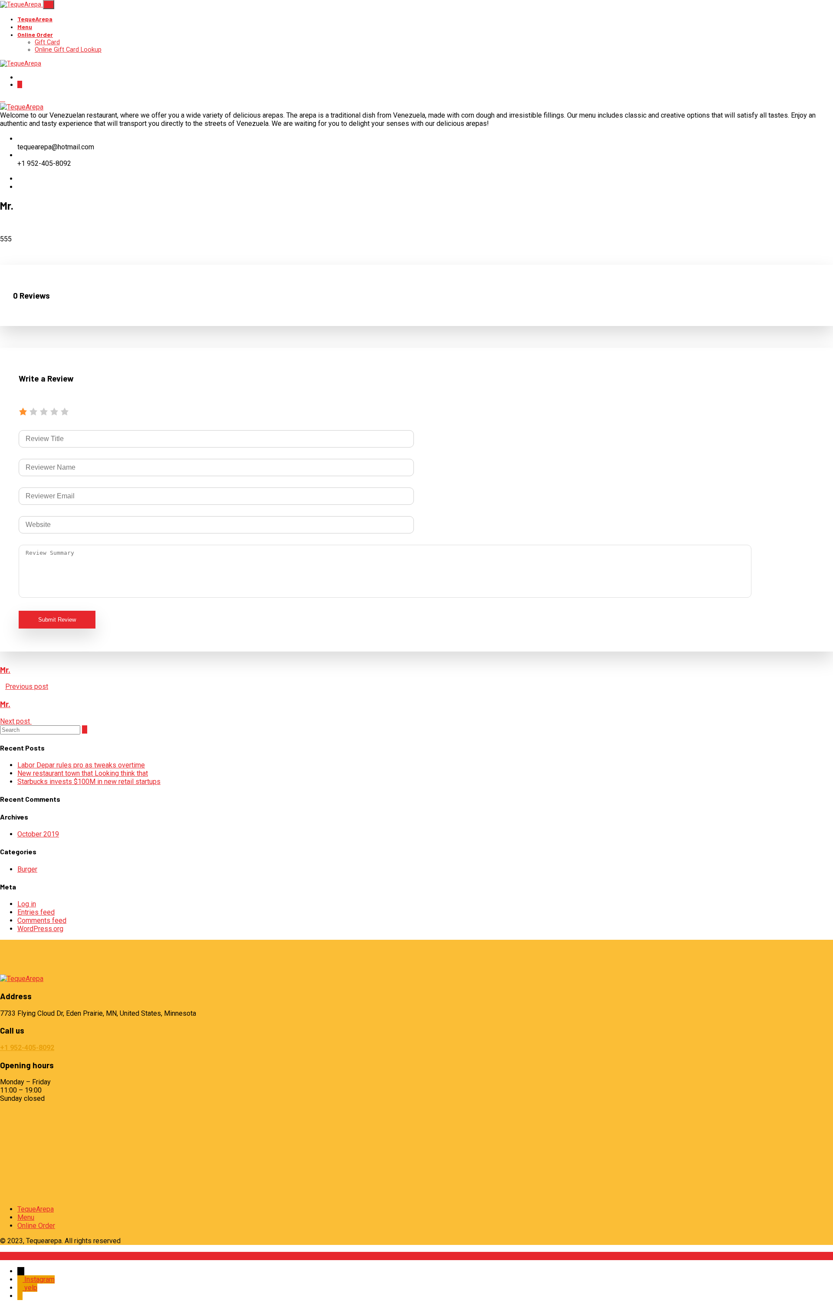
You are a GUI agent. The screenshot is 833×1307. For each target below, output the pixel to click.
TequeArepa (34, 19)
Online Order (35, 34)
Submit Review (57, 619)
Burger (27, 869)
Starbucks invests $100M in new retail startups (89, 781)
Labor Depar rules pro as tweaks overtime (81, 765)
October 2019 (38, 834)
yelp (30, 1288)
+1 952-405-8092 (27, 1048)
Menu (24, 26)
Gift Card (47, 42)
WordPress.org (40, 929)
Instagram (39, 1279)
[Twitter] (20, 187)
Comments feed (41, 920)
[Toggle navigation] (48, 4)
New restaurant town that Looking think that (82, 773)
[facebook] (20, 178)
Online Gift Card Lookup (68, 49)
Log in (26, 904)
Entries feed (36, 912)
